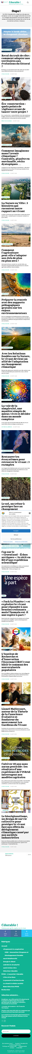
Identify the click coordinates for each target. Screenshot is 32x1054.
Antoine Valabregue (6, 427)
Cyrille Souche (5, 74)
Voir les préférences (16, 539)
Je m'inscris (16, 1035)
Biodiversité (5, 197)
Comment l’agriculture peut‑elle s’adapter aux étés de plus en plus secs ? (14, 255)
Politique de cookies (8, 541)
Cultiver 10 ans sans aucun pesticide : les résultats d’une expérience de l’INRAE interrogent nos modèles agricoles (15, 770)
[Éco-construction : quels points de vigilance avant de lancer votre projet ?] (16, 88)
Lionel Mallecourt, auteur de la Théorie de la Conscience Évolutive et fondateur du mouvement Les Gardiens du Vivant (14, 716)
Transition (5, 810)
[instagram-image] (8, 866)
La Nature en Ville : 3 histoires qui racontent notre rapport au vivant (14, 207)
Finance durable (6, 98)
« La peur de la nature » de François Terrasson (13, 1007)
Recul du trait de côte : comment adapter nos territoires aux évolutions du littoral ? (15, 61)
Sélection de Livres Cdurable (10, 546)
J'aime (5, 930)
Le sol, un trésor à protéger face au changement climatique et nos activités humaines (14, 509)
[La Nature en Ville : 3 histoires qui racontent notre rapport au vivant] (16, 188)
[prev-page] (2, 1021)
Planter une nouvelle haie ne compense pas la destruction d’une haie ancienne (15, 1011)
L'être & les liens (6, 400)
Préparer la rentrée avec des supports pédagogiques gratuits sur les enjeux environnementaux (14, 306)
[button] (29, 513)
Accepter (16, 530)
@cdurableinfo (9, 853)
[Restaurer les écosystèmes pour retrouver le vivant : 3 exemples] (16, 441)
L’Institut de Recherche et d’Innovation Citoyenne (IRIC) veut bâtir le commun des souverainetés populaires (15, 661)
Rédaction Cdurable (6, 121)
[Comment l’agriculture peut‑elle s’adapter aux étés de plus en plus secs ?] (16, 235)
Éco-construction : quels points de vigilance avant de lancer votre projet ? (14, 107)
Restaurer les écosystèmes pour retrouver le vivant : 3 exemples (15, 460)
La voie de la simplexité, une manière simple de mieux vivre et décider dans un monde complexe (15, 412)
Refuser (16, 535)
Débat (4, 595)
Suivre (29, 854)
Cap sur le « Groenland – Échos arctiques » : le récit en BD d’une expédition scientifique (15, 557)
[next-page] (5, 1021)
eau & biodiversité (7, 244)
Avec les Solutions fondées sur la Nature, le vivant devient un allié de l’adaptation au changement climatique (15, 360)
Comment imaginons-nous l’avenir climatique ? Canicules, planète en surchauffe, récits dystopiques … (15, 157)
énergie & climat (6, 49)
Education (5, 294)
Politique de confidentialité (21, 541)
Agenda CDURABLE (7, 648)
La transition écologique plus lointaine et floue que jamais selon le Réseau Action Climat (15, 1016)
